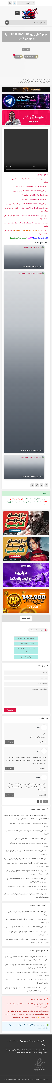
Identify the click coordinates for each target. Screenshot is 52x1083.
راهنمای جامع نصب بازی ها (26, 638)
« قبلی (46, 801)
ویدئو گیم (37, 80)
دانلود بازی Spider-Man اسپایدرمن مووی (30, 191)
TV (44, 80)
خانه (48, 80)
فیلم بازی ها (26, 49)
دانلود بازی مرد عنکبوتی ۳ (35, 195)
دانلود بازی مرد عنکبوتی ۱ (35, 199)
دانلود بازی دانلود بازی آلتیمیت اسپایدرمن (26, 204)
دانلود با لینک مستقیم (37, 630)
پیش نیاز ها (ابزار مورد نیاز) (26, 643)
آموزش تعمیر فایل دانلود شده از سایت (26, 650)
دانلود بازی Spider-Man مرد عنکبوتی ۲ (30, 186)
